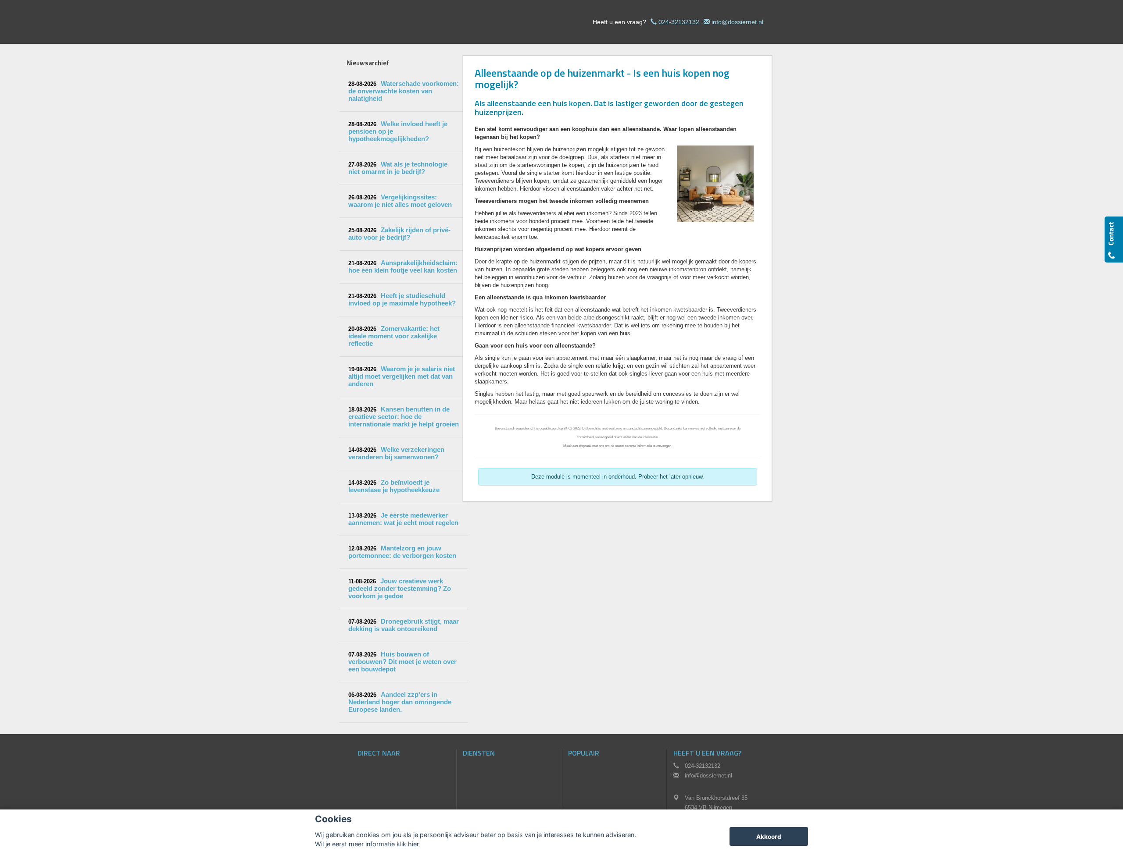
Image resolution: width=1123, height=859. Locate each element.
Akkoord (768, 836)
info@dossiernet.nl (737, 21)
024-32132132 (678, 21)
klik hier (408, 844)
